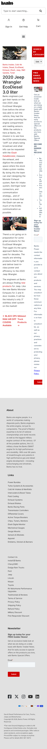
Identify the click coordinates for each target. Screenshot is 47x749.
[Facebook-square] (10, 696)
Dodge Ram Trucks (16, 567)
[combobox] (23, 11)
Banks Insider (8, 64)
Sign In (8, 26)
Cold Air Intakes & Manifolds (20, 489)
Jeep (18, 70)
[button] (23, 36)
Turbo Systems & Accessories (20, 486)
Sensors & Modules (16, 535)
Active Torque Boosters (18, 517)
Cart (38, 26)
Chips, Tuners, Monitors (18, 521)
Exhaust (6, 70)
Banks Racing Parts (16, 507)
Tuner (12, 73)
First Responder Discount (18, 616)
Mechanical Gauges (16, 528)
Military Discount (15, 612)
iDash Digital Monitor (16, 524)
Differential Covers (16, 514)
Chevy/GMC (13, 564)
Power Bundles (14, 482)
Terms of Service (15, 598)
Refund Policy (14, 609)
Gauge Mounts (14, 531)
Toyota (11, 585)
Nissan (11, 581)
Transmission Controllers (18, 510)
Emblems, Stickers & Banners (20, 542)
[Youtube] (30, 696)
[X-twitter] (16, 696)
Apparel (11, 538)
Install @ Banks (14, 560)
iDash (12, 70)
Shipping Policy (14, 605)
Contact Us (12, 557)
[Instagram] (23, 696)
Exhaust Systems (15, 500)
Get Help (23, 26)
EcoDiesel (19, 67)
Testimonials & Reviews (18, 595)
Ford (10, 571)
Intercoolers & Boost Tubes (19, 493)
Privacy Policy (14, 602)
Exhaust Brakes (14, 503)
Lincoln (11, 578)
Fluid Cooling (13, 496)
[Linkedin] (37, 696)
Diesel (11, 67)
